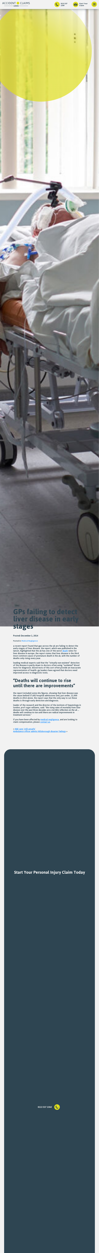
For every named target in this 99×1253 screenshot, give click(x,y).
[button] (94, 4)
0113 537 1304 (64, 4)
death (65, 650)
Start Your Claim (83, 4)
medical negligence (49, 719)
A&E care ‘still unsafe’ (25, 729)
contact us (45, 722)
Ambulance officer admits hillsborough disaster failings (39, 731)
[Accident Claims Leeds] (16, 4)
